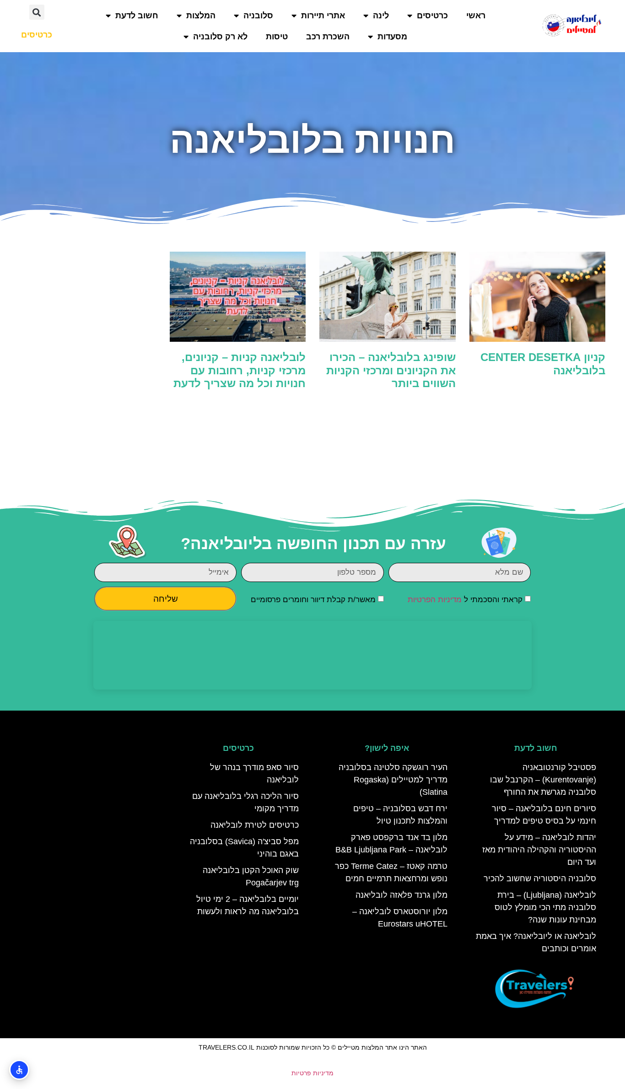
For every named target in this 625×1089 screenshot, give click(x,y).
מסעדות (392, 36)
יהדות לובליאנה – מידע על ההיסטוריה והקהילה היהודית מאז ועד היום (539, 850)
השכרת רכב (328, 36)
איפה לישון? (387, 748)
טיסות (277, 36)
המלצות (201, 15)
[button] (36, 12)
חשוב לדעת (136, 15)
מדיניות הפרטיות (435, 599)
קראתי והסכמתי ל (465, 599)
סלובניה (258, 15)
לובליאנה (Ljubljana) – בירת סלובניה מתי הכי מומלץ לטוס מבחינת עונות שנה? (545, 907)
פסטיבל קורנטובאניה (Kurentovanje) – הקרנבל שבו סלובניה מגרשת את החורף (543, 780)
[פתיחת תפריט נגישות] (19, 1070)
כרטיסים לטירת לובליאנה (254, 825)
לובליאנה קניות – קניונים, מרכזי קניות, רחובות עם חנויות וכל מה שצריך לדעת (239, 370)
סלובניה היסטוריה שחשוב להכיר (540, 878)
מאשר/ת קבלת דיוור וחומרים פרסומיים (313, 599)
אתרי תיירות (323, 15)
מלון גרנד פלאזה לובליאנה (401, 895)
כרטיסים (432, 15)
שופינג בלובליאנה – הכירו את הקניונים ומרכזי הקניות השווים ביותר (391, 370)
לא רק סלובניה (220, 36)
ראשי (475, 15)
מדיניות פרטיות (312, 1073)
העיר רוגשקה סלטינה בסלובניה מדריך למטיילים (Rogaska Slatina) (393, 780)
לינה (381, 15)
